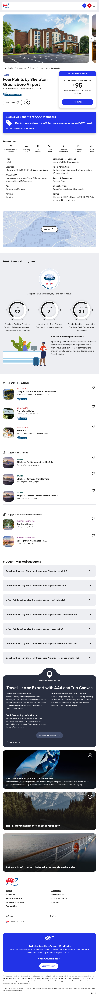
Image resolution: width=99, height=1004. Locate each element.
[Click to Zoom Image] (46, 38)
